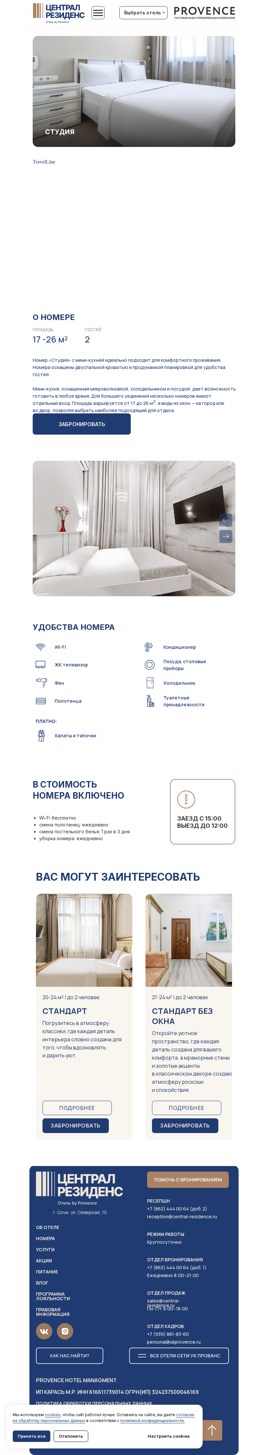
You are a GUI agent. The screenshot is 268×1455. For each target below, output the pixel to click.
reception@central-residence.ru (182, 1216)
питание (47, 1272)
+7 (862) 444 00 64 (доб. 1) (177, 1267)
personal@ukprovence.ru (174, 1342)
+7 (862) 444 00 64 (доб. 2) (177, 1209)
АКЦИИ (44, 1260)
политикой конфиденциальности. (152, 1420)
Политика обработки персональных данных (94, 1403)
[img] (204, 13)
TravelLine (44, 162)
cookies (52, 1414)
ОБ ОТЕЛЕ (47, 1227)
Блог (42, 1283)
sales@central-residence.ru (163, 1303)
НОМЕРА (45, 1238)
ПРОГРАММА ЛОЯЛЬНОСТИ (53, 1296)
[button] (188, 1180)
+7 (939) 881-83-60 (168, 1334)
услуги (45, 1249)
